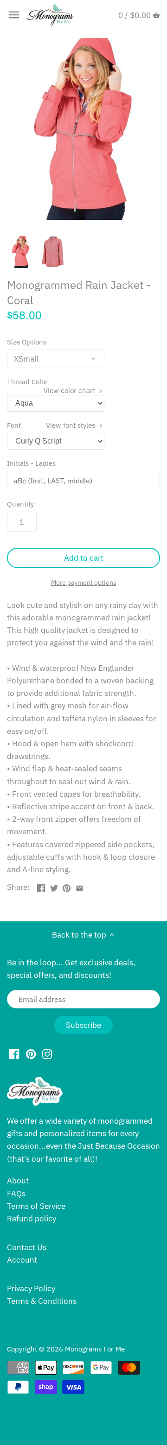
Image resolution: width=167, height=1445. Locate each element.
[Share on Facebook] (41, 886)
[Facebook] (14, 1053)
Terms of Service (36, 1206)
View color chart (70, 390)
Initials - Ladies (31, 463)
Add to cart (83, 558)
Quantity (20, 504)
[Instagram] (47, 1053)
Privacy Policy (31, 1288)
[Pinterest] (31, 1053)
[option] (20, 252)
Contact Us (26, 1247)
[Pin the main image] (67, 886)
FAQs (16, 1194)
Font (52, 425)
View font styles (71, 425)
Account (22, 1260)
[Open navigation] (14, 15)
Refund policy (31, 1219)
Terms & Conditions (42, 1301)
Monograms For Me (95, 1348)
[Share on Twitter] (54, 886)
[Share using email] (80, 886)
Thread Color (52, 381)
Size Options (26, 342)
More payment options (83, 582)
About (18, 1181)
